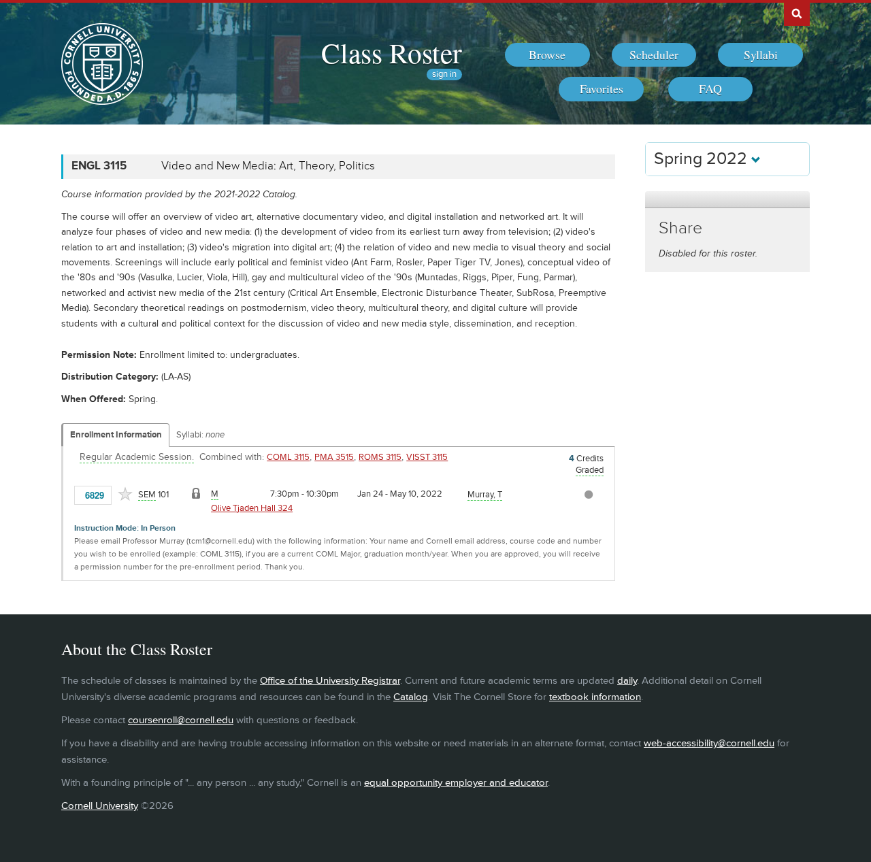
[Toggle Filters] (727, 199)
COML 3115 (288, 457)
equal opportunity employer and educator (456, 782)
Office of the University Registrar (330, 680)
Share (680, 228)
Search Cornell (797, 13)
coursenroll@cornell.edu (180, 720)
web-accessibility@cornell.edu (709, 743)
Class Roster (391, 52)
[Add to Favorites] (125, 493)
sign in (444, 74)
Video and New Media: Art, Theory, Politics (268, 166)
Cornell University (99, 805)
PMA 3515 (334, 457)
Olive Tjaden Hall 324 (252, 508)
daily (627, 680)
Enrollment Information (116, 434)
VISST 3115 (427, 457)
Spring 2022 (702, 158)
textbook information (595, 697)
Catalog (410, 697)
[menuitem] (547, 55)
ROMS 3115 (380, 457)
